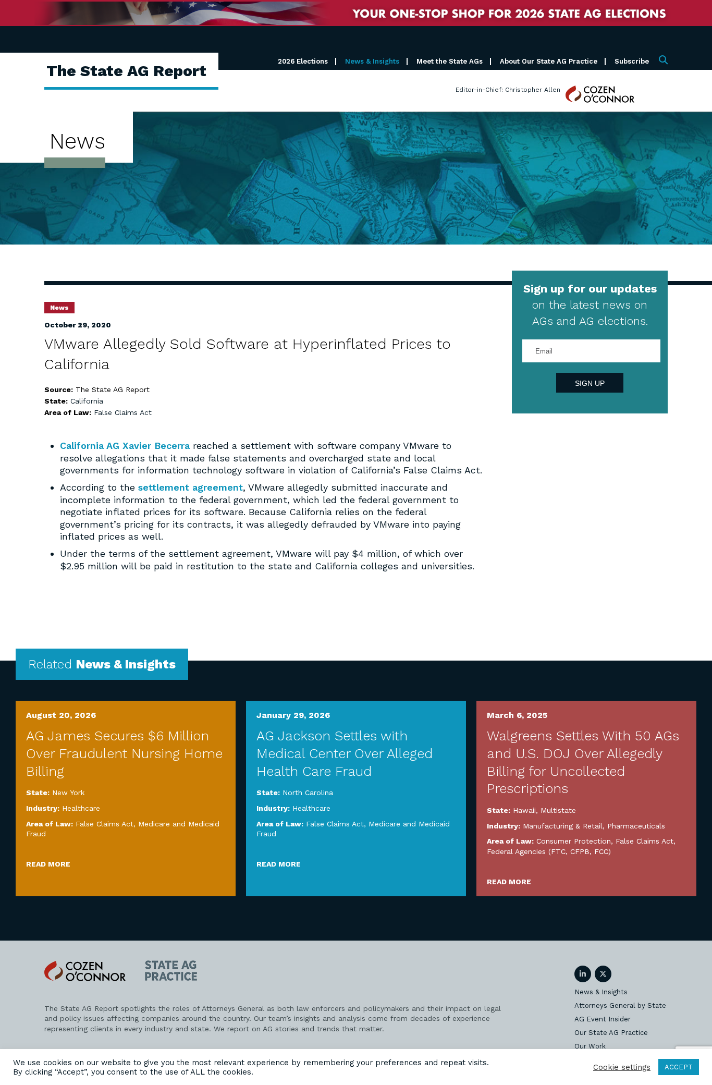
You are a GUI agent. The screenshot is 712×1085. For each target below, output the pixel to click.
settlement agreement (190, 487)
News (59, 307)
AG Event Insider (602, 1019)
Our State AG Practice (611, 1033)
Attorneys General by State (620, 1005)
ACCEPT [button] (679, 1067)
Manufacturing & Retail (563, 826)
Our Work (590, 1046)
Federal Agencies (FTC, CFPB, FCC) (549, 851)
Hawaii (524, 810)
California (86, 401)
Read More (48, 864)
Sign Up (590, 383)
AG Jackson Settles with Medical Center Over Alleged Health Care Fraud (344, 753)
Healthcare (81, 808)
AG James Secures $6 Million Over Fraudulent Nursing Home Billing (124, 753)
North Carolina (308, 792)
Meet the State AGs (449, 61)
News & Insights (372, 61)
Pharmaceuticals (636, 826)
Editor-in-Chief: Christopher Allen (508, 89)
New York (68, 792)
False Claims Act (123, 412)
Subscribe (632, 61)
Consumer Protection (573, 841)
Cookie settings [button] (621, 1067)
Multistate (558, 810)
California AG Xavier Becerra (125, 445)
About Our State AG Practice (548, 61)
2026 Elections (303, 61)
